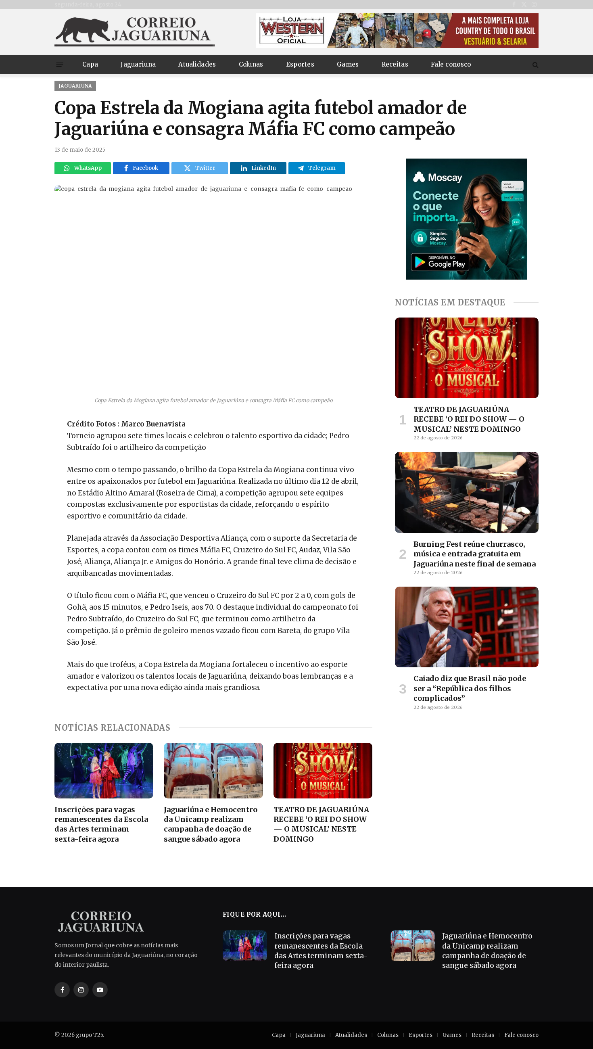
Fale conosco (451, 64)
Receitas (395, 64)
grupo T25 (89, 1035)
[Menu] (59, 64)
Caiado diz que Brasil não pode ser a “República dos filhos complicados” (469, 688)
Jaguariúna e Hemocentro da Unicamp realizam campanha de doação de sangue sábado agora (210, 824)
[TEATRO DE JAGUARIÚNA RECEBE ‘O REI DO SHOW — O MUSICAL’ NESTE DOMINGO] (323, 770)
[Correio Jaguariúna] (135, 32)
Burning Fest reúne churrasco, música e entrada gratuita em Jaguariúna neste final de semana (474, 553)
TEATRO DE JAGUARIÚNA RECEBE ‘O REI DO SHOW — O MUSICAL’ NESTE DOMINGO (321, 824)
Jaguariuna (138, 64)
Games (348, 64)
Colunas (251, 64)
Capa (90, 64)
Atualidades (197, 64)
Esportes (300, 64)
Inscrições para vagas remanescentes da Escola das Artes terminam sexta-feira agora (101, 824)
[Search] (535, 65)
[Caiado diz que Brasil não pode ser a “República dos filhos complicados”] (467, 627)
